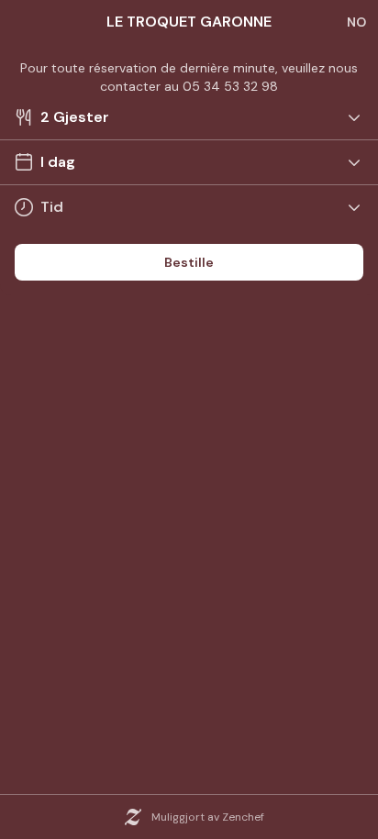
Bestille (189, 262)
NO (356, 22)
